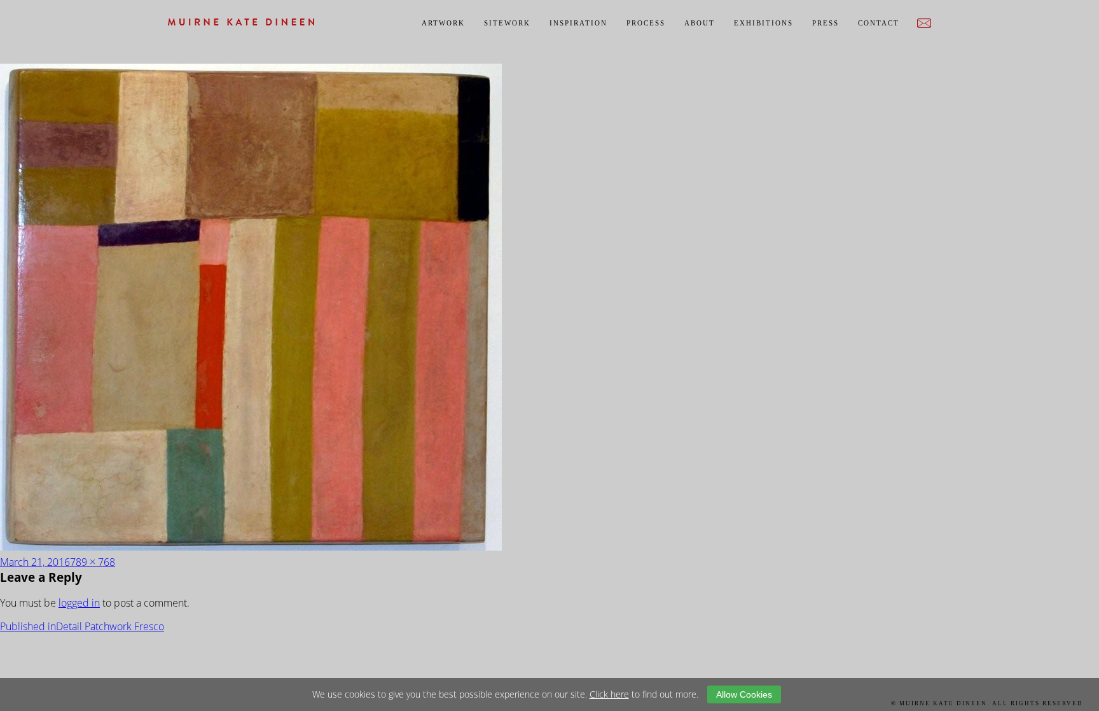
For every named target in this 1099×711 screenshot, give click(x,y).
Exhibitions (763, 23)
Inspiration (578, 23)
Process (645, 23)
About (699, 23)
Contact (878, 23)
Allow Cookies (744, 694)
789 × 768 (92, 562)
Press (825, 23)
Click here (609, 694)
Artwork (443, 23)
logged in (79, 603)
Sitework (507, 23)
